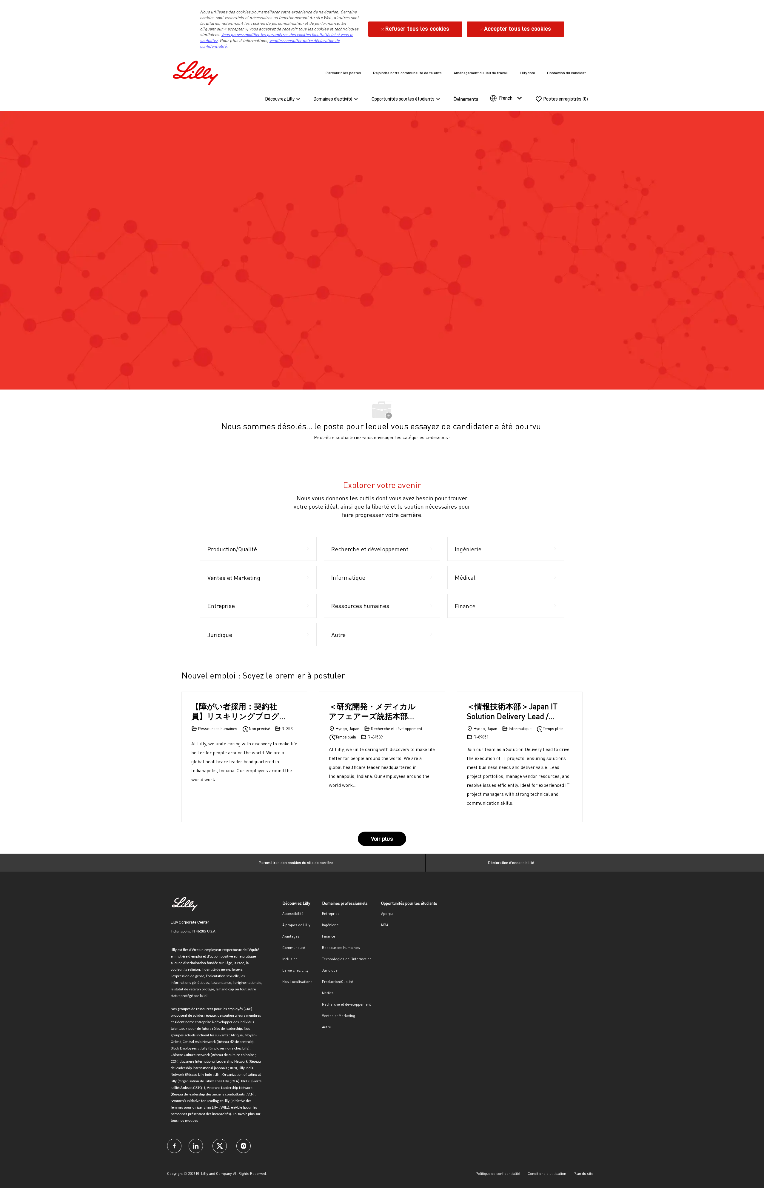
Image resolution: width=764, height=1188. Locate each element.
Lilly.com (527, 73)
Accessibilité (293, 913)
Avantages (291, 936)
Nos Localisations (297, 981)
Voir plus (382, 839)
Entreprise (331, 913)
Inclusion (290, 959)
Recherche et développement (346, 1004)
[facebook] (174, 1146)
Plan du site (583, 1173)
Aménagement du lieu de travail (481, 73)
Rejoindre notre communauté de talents (407, 73)
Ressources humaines (341, 947)
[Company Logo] (197, 71)
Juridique (330, 970)
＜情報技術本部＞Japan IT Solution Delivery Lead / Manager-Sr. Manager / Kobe (512, 711)
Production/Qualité (337, 981)
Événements (466, 99)
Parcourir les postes (343, 73)
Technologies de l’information (347, 959)
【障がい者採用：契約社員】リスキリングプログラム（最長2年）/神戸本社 (237, 711)
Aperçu (387, 913)
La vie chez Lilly (295, 970)
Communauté (293, 947)
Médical (328, 993)
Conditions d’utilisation (547, 1173)
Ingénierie (330, 925)
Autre (326, 1027)
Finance (328, 936)
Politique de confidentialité (498, 1173)
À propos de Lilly (296, 925)
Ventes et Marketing (338, 1015)
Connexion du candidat (566, 73)
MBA (384, 925)
